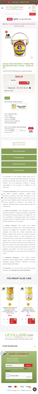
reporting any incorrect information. (21, 270)
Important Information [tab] (19, 144)
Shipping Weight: (9, 121)
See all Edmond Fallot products (13, 101)
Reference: (8, 119)
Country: (7, 117)
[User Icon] (30, 8)
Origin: (7, 115)
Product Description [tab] (19, 151)
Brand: (7, 114)
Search (32, 14)
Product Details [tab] (19, 157)
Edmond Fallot (13, 114)
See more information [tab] (11, 122)
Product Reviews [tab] (19, 170)
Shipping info (10, 88)
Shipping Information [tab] (19, 164)
